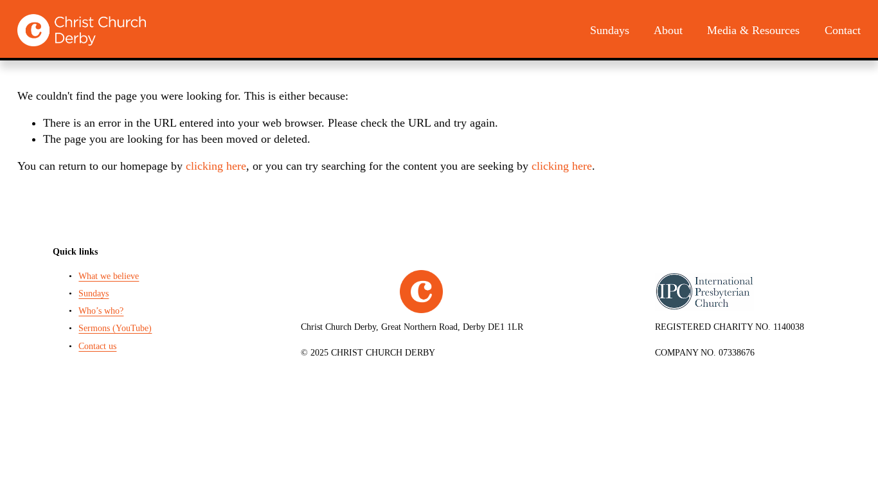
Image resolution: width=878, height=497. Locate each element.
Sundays (609, 30)
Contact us (97, 346)
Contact (843, 30)
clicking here (216, 165)
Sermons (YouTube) (115, 328)
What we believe (108, 276)
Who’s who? (100, 310)
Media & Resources (753, 30)
